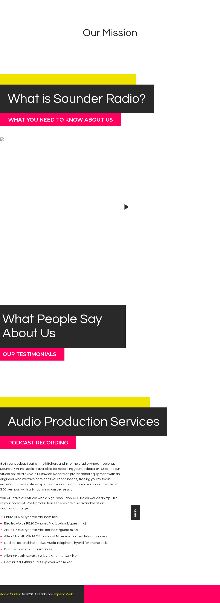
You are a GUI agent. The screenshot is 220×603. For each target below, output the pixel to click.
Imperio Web (63, 594)
